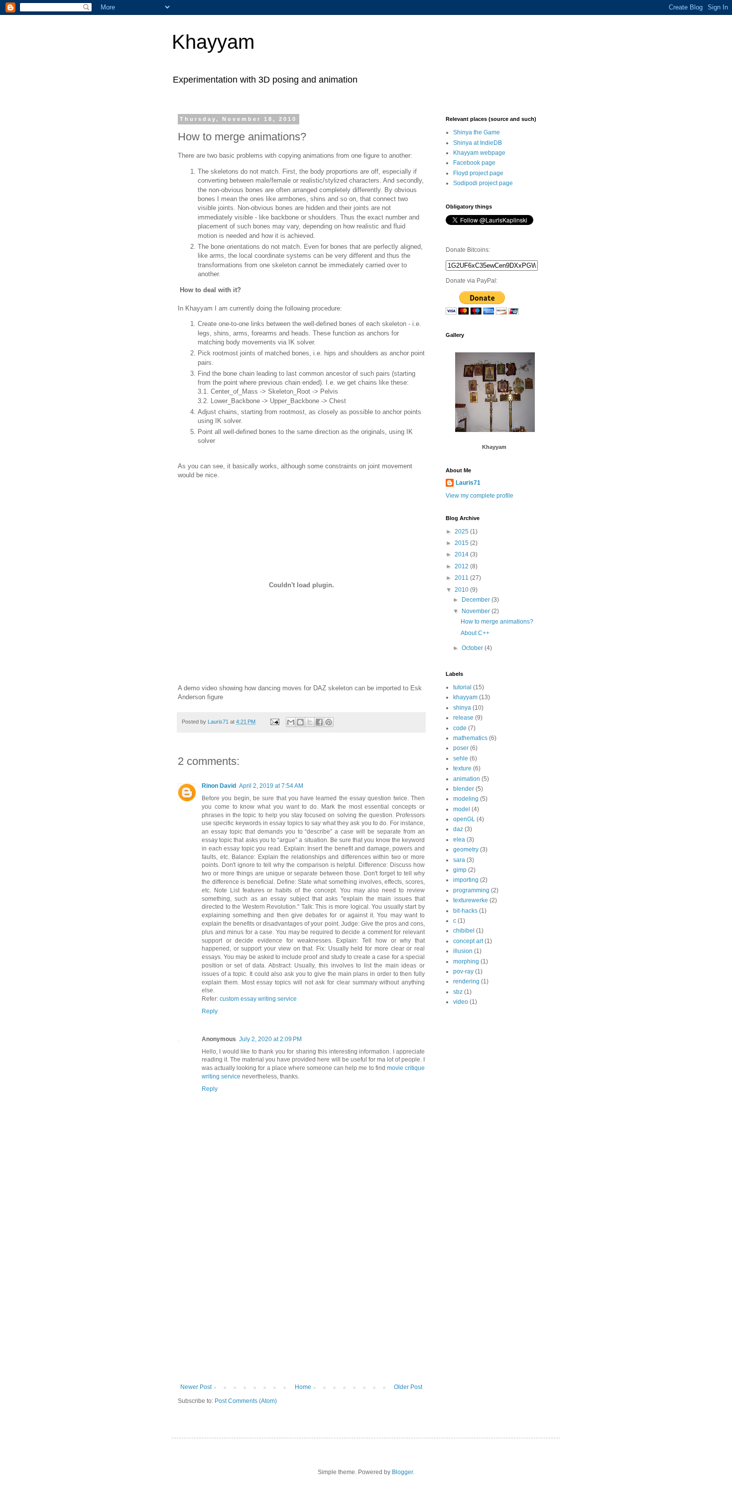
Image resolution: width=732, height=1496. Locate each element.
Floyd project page (478, 173)
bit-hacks (465, 910)
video (460, 1001)
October (473, 647)
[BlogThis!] (300, 722)
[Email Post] (274, 722)
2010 (462, 589)
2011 (462, 577)
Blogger (402, 1472)
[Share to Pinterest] (329, 722)
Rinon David (219, 785)
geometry (466, 849)
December (476, 599)
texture (462, 768)
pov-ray (463, 971)
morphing (466, 961)
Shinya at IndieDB (477, 142)
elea (459, 839)
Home (303, 1387)
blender (463, 788)
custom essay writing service (258, 998)
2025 (462, 531)
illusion (463, 951)
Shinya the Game (476, 132)
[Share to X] (310, 722)
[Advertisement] (301, 1309)
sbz (458, 991)
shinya (462, 707)
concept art (468, 941)
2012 (462, 566)
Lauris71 (468, 482)
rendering (466, 981)
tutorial (462, 687)
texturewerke (470, 900)
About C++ (475, 633)
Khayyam (213, 42)
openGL (464, 819)
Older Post (408, 1387)
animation (466, 778)
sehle (460, 758)
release (463, 717)
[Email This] (291, 722)
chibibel (464, 930)
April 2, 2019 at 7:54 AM (271, 785)
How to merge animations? (497, 621)
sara (459, 859)
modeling (466, 798)
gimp (460, 869)
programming (471, 890)
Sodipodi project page (483, 183)
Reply (210, 1011)
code (460, 728)
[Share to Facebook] (319, 722)
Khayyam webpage (479, 152)
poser (461, 748)
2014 (462, 554)
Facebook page (474, 162)
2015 (462, 542)
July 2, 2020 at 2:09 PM (270, 1039)
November (476, 611)
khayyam (465, 697)
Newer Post (196, 1387)
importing (466, 879)
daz (458, 829)
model (461, 809)
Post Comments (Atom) (246, 1400)
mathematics (470, 738)
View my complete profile (479, 495)
